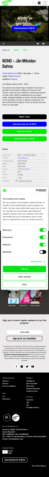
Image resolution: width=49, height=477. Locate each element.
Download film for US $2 (24, 139)
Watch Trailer (24, 117)
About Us (5, 381)
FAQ (27, 402)
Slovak (18, 76)
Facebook (16, 50)
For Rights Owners (32, 407)
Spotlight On (30, 381)
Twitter (25, 50)
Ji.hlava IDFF (23, 305)
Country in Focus (32, 391)
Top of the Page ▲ (39, 466)
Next (43, 43)
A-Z (3, 396)
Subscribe (29, 400)
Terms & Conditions (9, 386)
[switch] (42, 237)
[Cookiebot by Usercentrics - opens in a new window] (35, 190)
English (14, 79)
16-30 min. (26, 169)
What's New (30, 386)
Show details (36, 262)
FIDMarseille (11, 305)
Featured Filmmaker (33, 389)
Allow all (24, 269)
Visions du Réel (35, 305)
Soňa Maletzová (9, 73)
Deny (24, 284)
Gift (27, 405)
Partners (5, 383)
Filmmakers (6, 399)
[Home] (7, 3)
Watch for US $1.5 (24, 131)
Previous (37, 43)
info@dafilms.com (15, 439)
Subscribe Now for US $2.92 (24, 28)
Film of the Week (31, 383)
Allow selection (24, 277)
